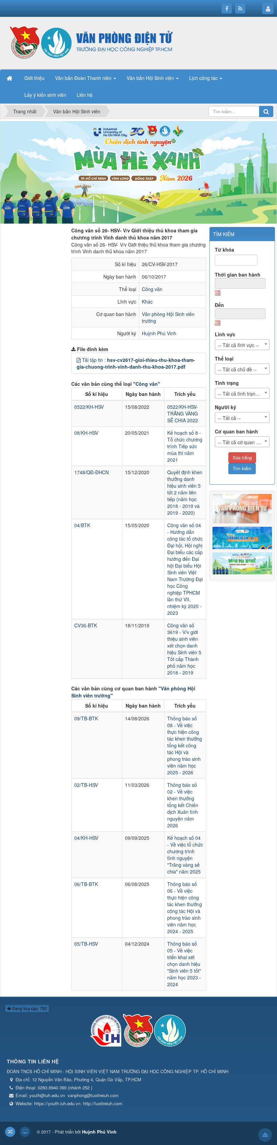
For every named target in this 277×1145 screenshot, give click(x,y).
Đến (219, 305)
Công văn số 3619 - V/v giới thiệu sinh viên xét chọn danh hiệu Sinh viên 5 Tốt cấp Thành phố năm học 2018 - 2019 (184, 649)
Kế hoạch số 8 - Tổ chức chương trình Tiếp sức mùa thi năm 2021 (184, 446)
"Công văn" (146, 383)
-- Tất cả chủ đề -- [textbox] (237, 369)
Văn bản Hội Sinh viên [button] (151, 78)
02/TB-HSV (86, 784)
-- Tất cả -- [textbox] (229, 417)
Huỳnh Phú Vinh (159, 333)
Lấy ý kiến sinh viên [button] (45, 94)
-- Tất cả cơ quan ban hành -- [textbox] (244, 442)
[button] (79, 359)
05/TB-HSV (86, 943)
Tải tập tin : (136, 363)
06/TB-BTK (86, 884)
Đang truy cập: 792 (29, 1008)
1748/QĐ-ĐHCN (91, 472)
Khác (147, 301)
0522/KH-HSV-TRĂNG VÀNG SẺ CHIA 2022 (182, 413)
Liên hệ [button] (85, 94)
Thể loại (224, 358)
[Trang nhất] (10, 77)
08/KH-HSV (86, 432)
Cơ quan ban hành (236, 431)
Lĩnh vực (225, 334)
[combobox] (242, 344)
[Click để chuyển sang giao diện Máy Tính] (25, 1132)
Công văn (152, 289)
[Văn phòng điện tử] (89, 42)
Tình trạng (227, 382)
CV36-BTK (85, 625)
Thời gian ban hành (237, 274)
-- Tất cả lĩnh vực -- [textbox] (238, 345)
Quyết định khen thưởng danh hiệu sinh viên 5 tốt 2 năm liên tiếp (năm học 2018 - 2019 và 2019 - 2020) (184, 492)
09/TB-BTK (86, 718)
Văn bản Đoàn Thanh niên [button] (84, 78)
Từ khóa (224, 249)
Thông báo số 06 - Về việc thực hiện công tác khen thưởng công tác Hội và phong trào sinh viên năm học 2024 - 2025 (184, 908)
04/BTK (82, 525)
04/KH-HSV (86, 837)
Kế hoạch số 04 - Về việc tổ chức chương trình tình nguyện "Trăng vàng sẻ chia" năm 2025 (185, 854)
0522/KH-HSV (89, 406)
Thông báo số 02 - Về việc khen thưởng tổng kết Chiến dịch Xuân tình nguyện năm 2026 (182, 805)
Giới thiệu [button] (34, 78)
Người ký (225, 407)
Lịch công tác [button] (204, 78)
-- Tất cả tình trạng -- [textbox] (240, 393)
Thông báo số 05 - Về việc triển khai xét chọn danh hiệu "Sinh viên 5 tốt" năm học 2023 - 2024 (184, 963)
